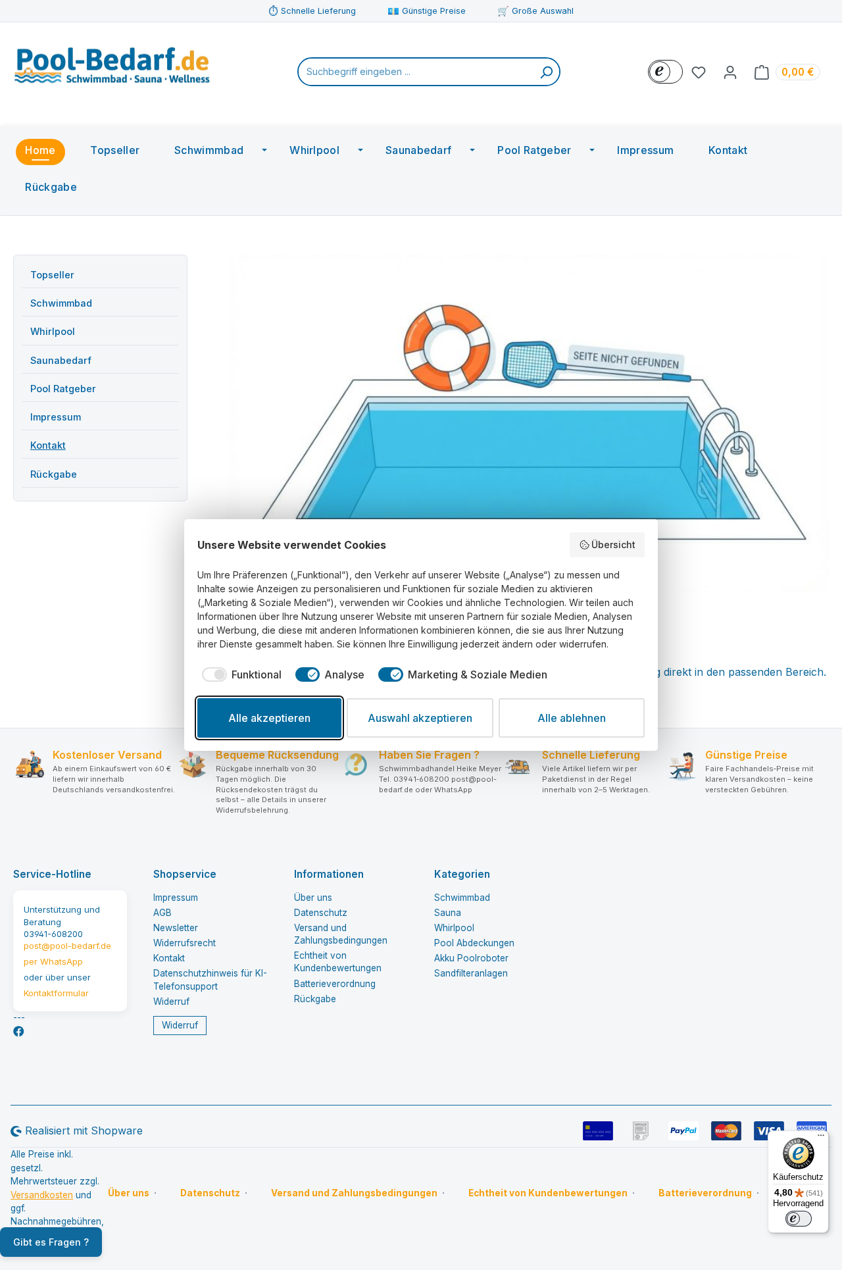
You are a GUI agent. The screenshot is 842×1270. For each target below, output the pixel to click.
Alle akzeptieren (269, 717)
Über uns (313, 897)
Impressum (55, 416)
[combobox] (416, 72)
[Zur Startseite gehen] (111, 69)
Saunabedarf (60, 360)
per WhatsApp (53, 961)
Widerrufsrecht (184, 943)
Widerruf (171, 1001)
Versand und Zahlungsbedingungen (354, 1193)
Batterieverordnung (335, 983)
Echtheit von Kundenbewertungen (548, 1193)
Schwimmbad (61, 303)
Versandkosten (42, 1195)
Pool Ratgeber (63, 388)
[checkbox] (239, 674)
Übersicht (613, 544)
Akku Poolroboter (471, 958)
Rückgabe (53, 474)
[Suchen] (546, 72)
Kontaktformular (56, 993)
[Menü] (821, 1138)
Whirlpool (52, 331)
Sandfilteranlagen (471, 973)
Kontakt (48, 445)
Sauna (447, 912)
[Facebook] (18, 1031)
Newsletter (175, 928)
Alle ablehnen (571, 717)
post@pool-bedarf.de (67, 945)
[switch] (798, 1219)
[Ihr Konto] (730, 72)
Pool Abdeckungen (474, 943)
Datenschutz (320, 912)
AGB (162, 912)
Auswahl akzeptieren (420, 717)
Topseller (52, 274)
